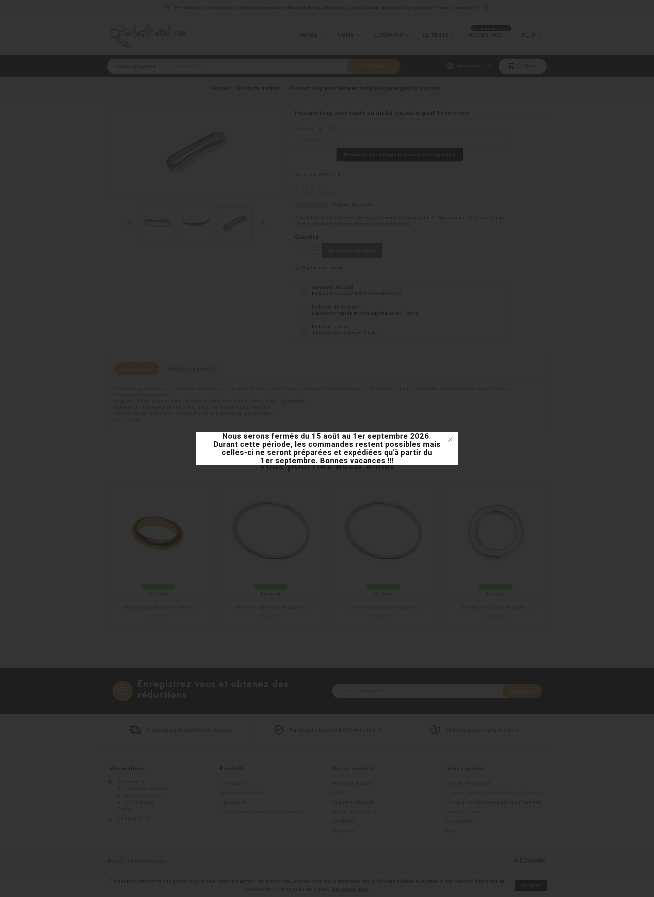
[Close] (450, 439)
